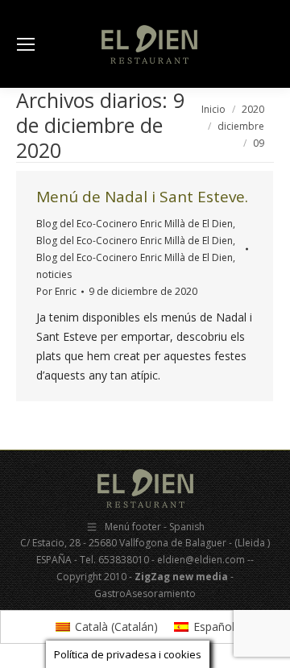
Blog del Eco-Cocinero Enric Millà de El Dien (134, 223)
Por (56, 291)
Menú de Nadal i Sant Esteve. (142, 196)
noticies (54, 274)
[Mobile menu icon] (25, 44)
